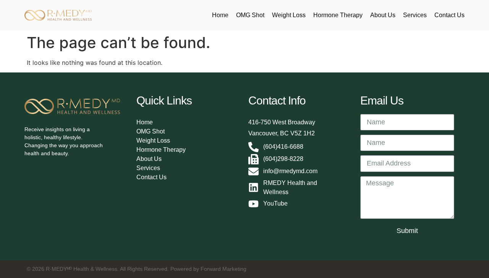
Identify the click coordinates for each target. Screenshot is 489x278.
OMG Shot (250, 15)
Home (220, 15)
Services (415, 15)
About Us (382, 15)
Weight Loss (289, 15)
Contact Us (449, 15)
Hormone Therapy (338, 15)
